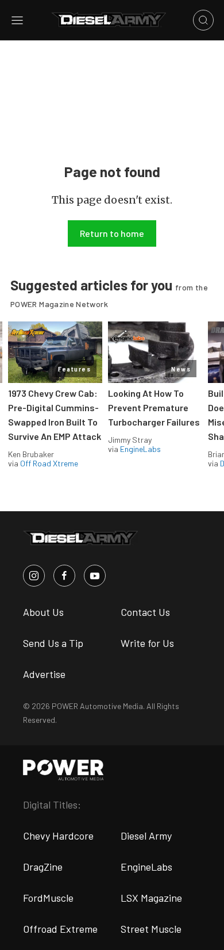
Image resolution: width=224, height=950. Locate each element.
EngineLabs (140, 449)
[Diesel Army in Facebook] (64, 576)
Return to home (112, 233)
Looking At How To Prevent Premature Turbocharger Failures (154, 407)
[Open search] (203, 20)
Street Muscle (151, 928)
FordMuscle (48, 897)
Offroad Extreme (60, 928)
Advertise (44, 674)
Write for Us (147, 643)
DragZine (43, 866)
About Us (43, 612)
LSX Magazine (151, 897)
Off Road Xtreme (49, 463)
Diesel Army (146, 835)
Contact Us (145, 612)
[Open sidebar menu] (17, 20)
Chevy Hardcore (58, 835)
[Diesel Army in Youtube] (95, 576)
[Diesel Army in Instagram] (34, 576)
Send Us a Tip (53, 643)
